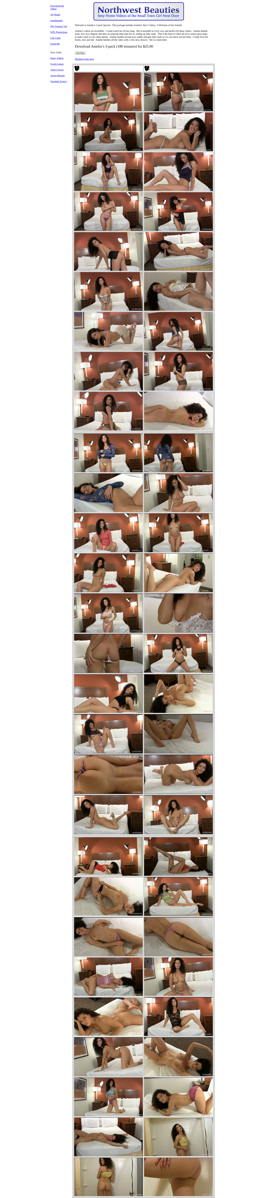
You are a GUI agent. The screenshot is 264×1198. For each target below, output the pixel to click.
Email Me (55, 44)
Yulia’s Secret (57, 70)
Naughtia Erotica (58, 81)
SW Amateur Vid (58, 26)
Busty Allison (57, 58)
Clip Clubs (55, 38)
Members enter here (84, 59)
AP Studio (55, 14)
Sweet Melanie (57, 75)
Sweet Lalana (57, 64)
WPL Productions (58, 32)
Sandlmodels (56, 20)
